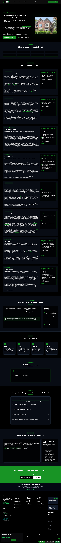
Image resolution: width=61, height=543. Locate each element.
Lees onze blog (39, 503)
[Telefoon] (6, 515)
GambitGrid (33, 536)
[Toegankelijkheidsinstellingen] (59, 539)
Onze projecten (39, 500)
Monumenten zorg (28, 498)
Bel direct (38, 477)
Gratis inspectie (5, 502)
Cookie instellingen (55, 534)
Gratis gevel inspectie (40, 504)
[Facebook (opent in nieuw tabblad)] (9, 515)
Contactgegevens (40, 497)
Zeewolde (19, 448)
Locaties (4, 9)
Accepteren (13, 539)
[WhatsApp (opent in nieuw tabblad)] (4, 515)
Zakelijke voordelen (28, 497)
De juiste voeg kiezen (28, 504)
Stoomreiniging (16, 232)
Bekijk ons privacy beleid (6, 537)
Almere (7, 448)
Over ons (38, 498)
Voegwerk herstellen (17, 501)
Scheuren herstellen (17, 503)
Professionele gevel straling (29, 251)
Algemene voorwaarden (42, 534)
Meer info (42, 87)
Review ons (39, 507)
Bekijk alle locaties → (30, 489)
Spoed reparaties (28, 503)
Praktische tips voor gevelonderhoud (27, 111)
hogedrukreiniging (35, 229)
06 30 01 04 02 (5, 509)
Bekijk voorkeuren (6, 539)
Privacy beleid (49, 534)
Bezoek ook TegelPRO (40, 509)
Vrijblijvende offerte (6, 503)
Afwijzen (19, 539)
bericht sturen (6, 512)
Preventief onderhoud (28, 501)
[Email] (5, 515)
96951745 (6, 513)
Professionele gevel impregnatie (18, 196)
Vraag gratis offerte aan (8, 37)
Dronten (13, 448)
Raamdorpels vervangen (18, 509)
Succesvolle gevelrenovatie (12, 84)
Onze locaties (39, 501)
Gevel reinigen (16, 498)
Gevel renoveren (16, 497)
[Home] (4, 495)
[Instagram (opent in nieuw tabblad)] (10, 515)
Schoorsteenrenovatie (17, 504)
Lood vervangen (16, 506)
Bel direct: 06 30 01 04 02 (24, 37)
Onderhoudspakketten (29, 500)
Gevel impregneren (17, 500)
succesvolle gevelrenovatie (26, 26)
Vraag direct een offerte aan (33, 91)
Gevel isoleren (16, 507)
